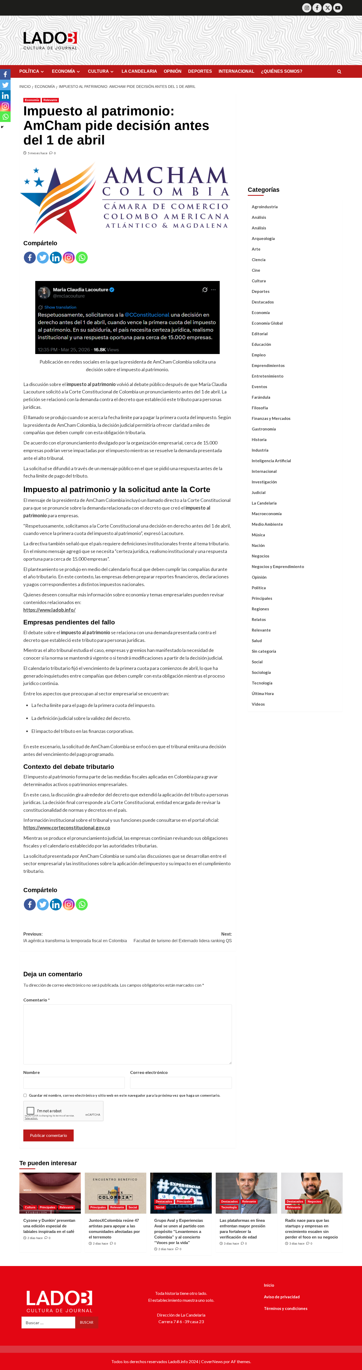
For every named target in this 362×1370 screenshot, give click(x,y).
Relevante (50, 100)
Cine (256, 270)
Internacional (264, 471)
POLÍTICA (29, 71)
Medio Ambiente (267, 524)
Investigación (264, 481)
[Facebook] (317, 7)
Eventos (259, 386)
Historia (259, 439)
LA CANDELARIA (139, 71)
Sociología (261, 672)
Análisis (259, 217)
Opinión (259, 577)
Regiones (260, 608)
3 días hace (231, 1243)
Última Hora (263, 693)
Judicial (259, 492)
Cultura (259, 280)
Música (258, 534)
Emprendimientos (268, 365)
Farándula (261, 397)
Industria (260, 450)
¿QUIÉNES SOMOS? (281, 71)
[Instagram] (306, 7)
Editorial (260, 333)
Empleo (259, 354)
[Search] (339, 71)
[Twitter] (327, 7)
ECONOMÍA (63, 71)
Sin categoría (264, 651)
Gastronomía (264, 429)
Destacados (263, 302)
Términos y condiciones (285, 1308)
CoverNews (212, 1361)
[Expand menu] (42, 71)
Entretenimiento (267, 376)
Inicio (269, 1285)
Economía (32, 100)
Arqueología (263, 238)
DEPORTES (200, 71)
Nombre (31, 1072)
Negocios (260, 556)
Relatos (259, 619)
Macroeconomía (267, 513)
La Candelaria (264, 503)
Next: (183, 937)
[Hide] (2, 127)
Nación (258, 545)
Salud (257, 640)
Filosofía (260, 407)
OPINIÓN (173, 71)
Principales (262, 598)
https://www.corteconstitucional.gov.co (66, 828)
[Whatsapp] (82, 258)
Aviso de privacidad (282, 1296)
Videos (258, 704)
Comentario (36, 999)
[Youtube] (337, 7)
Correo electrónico (149, 1072)
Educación (261, 344)
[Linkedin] (56, 258)
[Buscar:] (48, 1322)
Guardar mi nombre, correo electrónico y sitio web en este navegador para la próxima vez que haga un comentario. (124, 1095)
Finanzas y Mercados (271, 418)
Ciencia (259, 259)
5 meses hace (37, 153)
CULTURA (98, 71)
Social (257, 661)
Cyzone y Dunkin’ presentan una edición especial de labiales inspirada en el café (49, 1226)
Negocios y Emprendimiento (278, 566)
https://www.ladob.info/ (49, 610)
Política (259, 587)
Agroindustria (265, 206)
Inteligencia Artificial (271, 460)
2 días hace (35, 1238)
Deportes (261, 291)
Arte (256, 249)
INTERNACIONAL (236, 71)
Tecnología (262, 683)
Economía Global (267, 323)
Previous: (75, 937)
